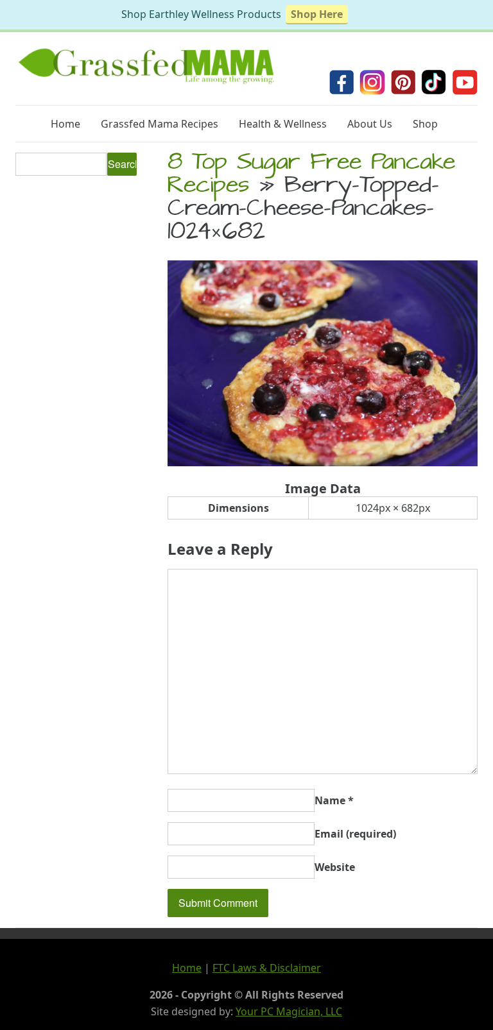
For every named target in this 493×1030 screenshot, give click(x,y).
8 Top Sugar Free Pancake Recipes (311, 175)
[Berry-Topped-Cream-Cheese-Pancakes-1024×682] (323, 462)
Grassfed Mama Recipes (159, 124)
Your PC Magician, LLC (289, 1011)
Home (65, 124)
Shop (425, 124)
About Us (369, 124)
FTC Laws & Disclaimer (266, 968)
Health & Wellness (283, 124)
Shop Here (317, 14)
